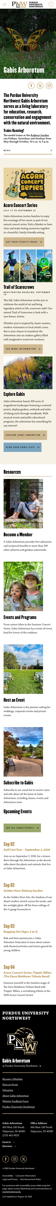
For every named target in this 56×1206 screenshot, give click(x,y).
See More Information (21, 349)
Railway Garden (40, 135)
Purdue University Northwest (25, 1016)
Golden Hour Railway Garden (23, 890)
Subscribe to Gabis (18, 783)
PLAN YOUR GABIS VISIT (20, 447)
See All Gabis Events (20, 828)
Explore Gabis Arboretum (23, 435)
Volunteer (7, 1090)
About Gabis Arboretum (15, 1095)
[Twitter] (40, 85)
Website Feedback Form (15, 1101)
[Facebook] (31, 85)
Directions (7, 1146)
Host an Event (14, 700)
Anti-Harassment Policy (30, 1179)
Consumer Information (26, 1175)
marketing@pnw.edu (11, 1192)
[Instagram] (49, 85)
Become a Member (18, 534)
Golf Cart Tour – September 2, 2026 (27, 849)
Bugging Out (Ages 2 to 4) (21, 931)
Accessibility (7, 1175)
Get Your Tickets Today (22, 242)
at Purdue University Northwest (19, 1066)
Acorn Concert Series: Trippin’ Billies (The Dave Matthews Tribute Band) (28, 974)
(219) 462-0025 (10, 1135)
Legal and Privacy (10, 1179)
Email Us (6, 1142)
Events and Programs (20, 617)
